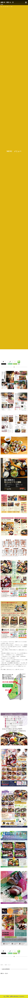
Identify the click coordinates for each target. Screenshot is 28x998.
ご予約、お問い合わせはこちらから (14, 996)
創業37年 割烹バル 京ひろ (7, 3)
